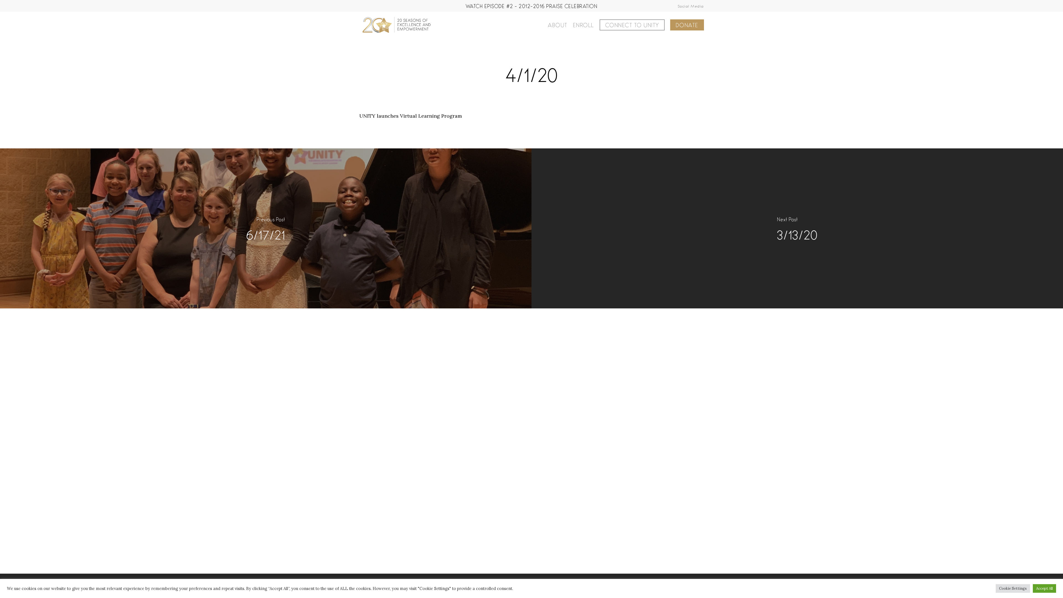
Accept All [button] (1044, 588)
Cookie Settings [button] (1013, 588)
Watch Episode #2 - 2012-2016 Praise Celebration (532, 5)
